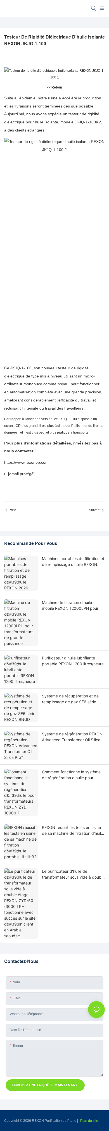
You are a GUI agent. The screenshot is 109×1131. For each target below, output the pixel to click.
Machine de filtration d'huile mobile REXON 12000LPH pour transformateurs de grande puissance (70, 605)
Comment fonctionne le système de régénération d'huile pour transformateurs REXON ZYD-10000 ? (71, 775)
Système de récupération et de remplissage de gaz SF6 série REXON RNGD (70, 699)
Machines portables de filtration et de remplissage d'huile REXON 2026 (73, 561)
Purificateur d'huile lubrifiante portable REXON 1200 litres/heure (73, 661)
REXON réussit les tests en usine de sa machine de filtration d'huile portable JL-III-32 (72, 830)
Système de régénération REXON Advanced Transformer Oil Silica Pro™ (72, 737)
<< (54, 87)
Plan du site (89, 1121)
